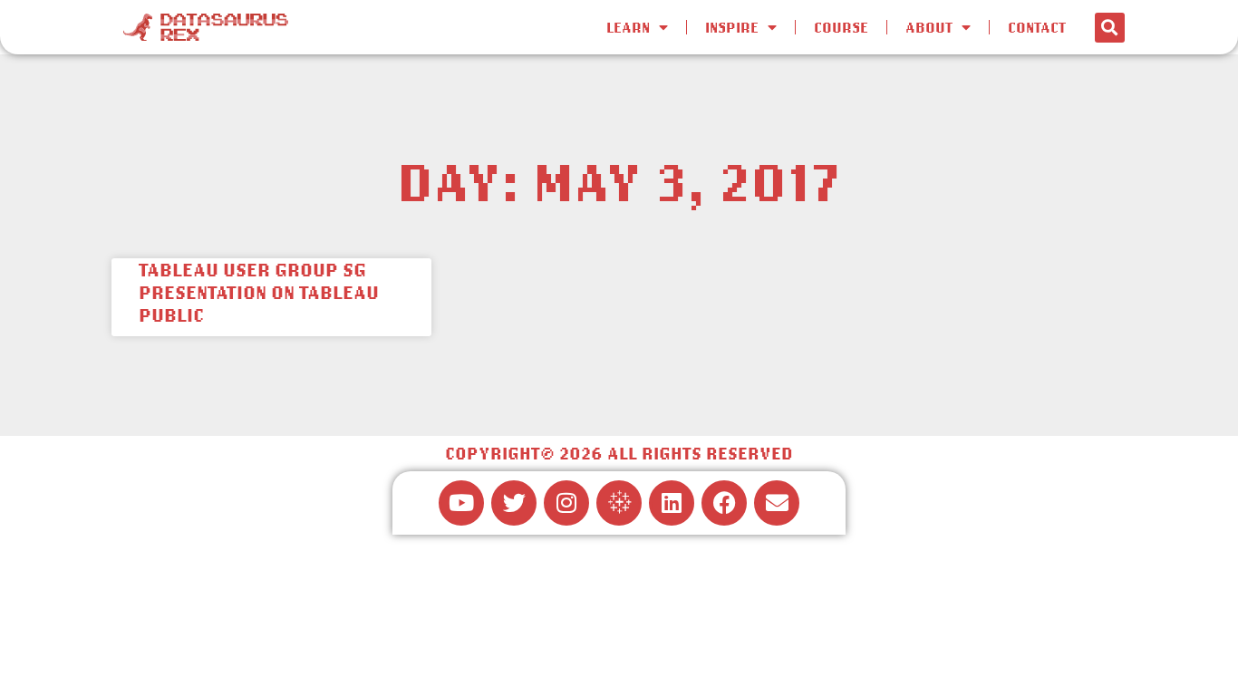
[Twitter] (514, 503)
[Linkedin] (671, 503)
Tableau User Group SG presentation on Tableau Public (259, 291)
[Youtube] (461, 503)
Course (841, 27)
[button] (1110, 28)
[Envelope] (776, 503)
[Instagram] (566, 503)
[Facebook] (724, 503)
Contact (1037, 27)
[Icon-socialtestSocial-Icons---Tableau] (619, 503)
